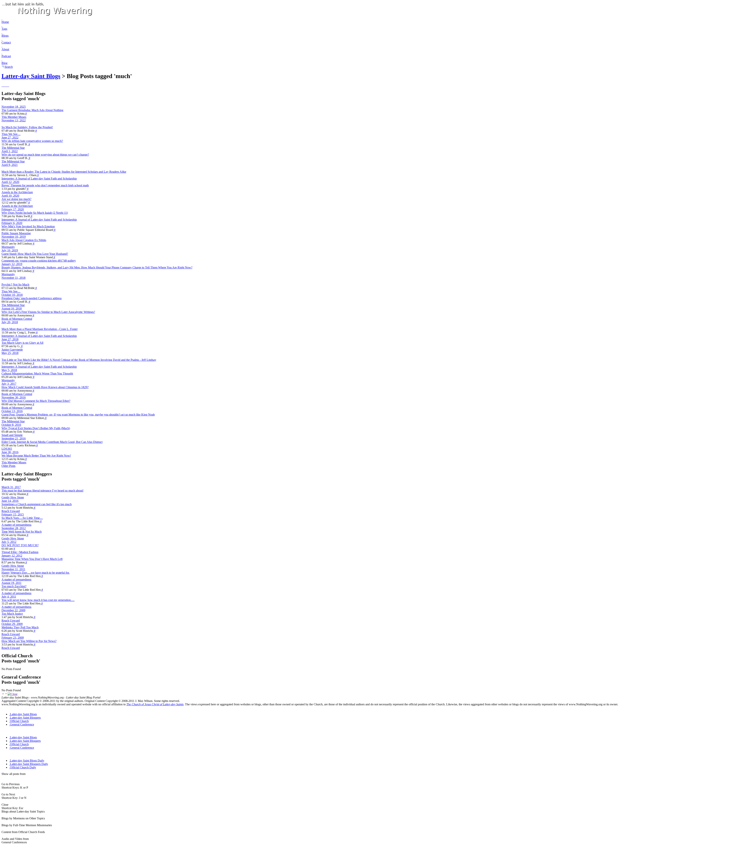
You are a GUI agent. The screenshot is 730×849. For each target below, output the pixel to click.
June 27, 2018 (10, 339)
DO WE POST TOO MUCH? (20, 545)
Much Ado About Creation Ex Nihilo (24, 240)
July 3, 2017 (9, 383)
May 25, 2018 (10, 353)
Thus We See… (11, 134)
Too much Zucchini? (14, 586)
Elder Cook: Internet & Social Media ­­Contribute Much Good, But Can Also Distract (52, 442)
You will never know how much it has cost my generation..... (38, 600)
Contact (6, 42)
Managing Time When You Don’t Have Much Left (32, 559)
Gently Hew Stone (13, 497)
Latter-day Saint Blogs (31, 76)
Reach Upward (11, 511)
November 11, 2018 (13, 277)
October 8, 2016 (11, 424)
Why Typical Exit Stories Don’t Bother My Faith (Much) (36, 428)
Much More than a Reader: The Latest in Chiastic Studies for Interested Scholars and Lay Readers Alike (64, 171)
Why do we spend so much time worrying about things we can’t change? (45, 154)
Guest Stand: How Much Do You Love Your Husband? (35, 253)
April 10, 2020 (10, 195)
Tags (4, 28)
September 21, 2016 (14, 438)
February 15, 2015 (13, 514)
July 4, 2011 (9, 596)
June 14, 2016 (10, 500)
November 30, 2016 (14, 397)
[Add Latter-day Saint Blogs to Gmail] (7, 85)
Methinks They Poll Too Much (20, 627)
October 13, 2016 (12, 411)
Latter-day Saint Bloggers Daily (29, 764)
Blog (4, 63)
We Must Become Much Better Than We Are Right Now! (36, 455)
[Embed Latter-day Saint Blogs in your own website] (8, 85)
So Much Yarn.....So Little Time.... (22, 518)
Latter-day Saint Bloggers (25, 717)
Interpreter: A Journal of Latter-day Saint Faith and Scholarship (39, 178)
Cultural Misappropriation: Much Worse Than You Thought (37, 373)
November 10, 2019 (14, 236)
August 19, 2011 (11, 582)
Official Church (19, 721)
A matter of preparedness (16, 524)
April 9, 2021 (10, 164)
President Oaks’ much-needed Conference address (32, 298)
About (5, 49)
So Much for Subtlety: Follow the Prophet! (27, 127)
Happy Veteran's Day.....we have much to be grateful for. (36, 572)
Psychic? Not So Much (15, 284)
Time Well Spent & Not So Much (22, 531)
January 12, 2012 (12, 555)
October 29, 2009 (12, 624)
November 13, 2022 (14, 120)
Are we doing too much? (16, 199)
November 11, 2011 (13, 569)
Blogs (5, 35)
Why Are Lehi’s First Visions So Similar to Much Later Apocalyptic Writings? (48, 312)
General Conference (22, 724)
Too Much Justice (12, 613)
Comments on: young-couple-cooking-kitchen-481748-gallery (39, 260)
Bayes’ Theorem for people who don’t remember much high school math (45, 185)
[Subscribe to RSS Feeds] (4, 85)
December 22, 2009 (13, 610)
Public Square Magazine (16, 233)
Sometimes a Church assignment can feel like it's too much (37, 504)
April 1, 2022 (10, 151)
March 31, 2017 (11, 487)
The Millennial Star (13, 147)
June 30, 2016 (10, 452)
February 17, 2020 (13, 209)
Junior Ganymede (12, 349)
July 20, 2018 (10, 322)
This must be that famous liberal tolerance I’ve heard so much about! (42, 490)
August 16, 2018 (12, 308)
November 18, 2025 (14, 106)
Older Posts (8, 465)
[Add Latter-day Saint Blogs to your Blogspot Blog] (5, 85)
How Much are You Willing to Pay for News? (29, 641)
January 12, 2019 (12, 264)
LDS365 (7, 448)
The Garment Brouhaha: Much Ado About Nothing (32, 110)
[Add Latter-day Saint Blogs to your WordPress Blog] (6, 85)
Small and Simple (12, 435)
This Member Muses (14, 117)
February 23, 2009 (13, 637)
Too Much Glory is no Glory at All (22, 342)
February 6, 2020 (12, 223)
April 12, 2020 (10, 182)
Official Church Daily (23, 767)
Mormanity (8, 247)
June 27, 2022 (10, 137)
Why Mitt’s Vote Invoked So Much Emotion (28, 226)
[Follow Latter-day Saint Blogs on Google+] (3, 85)
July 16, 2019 (10, 250)
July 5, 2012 (9, 541)
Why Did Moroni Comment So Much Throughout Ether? (36, 400)
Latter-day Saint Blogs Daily (27, 760)
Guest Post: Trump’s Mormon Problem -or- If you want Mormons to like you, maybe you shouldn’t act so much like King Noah (78, 414)
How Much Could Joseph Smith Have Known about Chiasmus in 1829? (45, 387)
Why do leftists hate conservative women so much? (32, 141)
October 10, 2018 (12, 294)
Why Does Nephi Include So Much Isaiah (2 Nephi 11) (35, 212)
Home (5, 22)
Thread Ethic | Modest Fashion (20, 552)
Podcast (6, 56)
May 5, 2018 (9, 370)
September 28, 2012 (14, 528)
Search (9, 66)
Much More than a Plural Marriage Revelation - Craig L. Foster (40, 329)
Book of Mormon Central (17, 318)
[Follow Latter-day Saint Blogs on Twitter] (2, 85)
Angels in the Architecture (17, 192)
